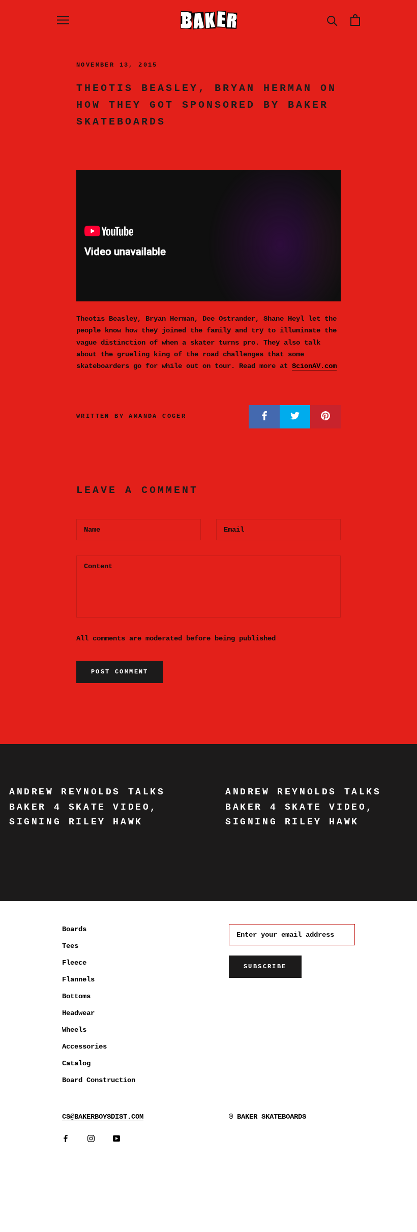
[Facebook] (65, 1139)
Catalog (76, 1063)
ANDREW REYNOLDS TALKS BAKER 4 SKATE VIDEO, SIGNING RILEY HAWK (87, 807)
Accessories (84, 1046)
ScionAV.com (314, 366)
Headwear (78, 1013)
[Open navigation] (63, 20)
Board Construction (98, 1080)
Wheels (74, 1030)
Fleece (74, 963)
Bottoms (76, 996)
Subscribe (265, 966)
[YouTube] (116, 1139)
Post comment (119, 671)
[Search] (332, 20)
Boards (74, 929)
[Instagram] (91, 1139)
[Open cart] (355, 20)
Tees (70, 946)
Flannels (78, 979)
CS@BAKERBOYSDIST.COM (102, 1117)
